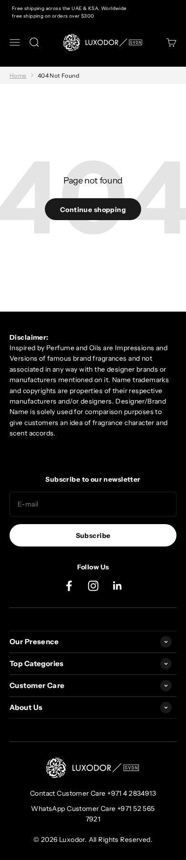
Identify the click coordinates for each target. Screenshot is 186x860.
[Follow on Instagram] (93, 585)
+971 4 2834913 (131, 793)
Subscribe (93, 535)
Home (18, 75)
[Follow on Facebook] (68, 585)
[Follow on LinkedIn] (117, 585)
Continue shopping (93, 209)
